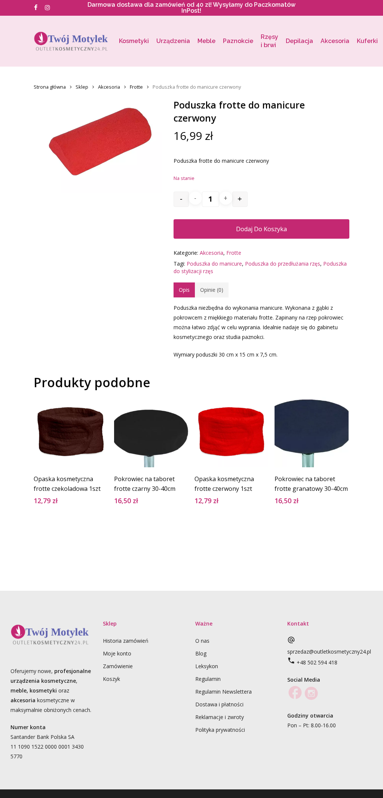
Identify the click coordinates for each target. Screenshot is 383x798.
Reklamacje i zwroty (219, 717)
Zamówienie (118, 666)
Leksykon (206, 666)
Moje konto (117, 653)
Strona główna (50, 86)
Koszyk (111, 678)
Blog (200, 653)
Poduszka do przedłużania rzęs (282, 263)
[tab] (184, 289)
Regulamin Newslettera (223, 691)
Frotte (136, 86)
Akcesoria (109, 86)
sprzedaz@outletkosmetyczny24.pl (329, 651)
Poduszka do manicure (214, 263)
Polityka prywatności (220, 729)
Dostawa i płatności (219, 704)
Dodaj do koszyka (261, 229)
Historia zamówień (125, 640)
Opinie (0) (211, 289)
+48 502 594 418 (317, 662)
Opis (184, 289)
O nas (202, 640)
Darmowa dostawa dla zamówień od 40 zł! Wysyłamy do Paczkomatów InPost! (191, 7)
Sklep (82, 86)
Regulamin (208, 678)
